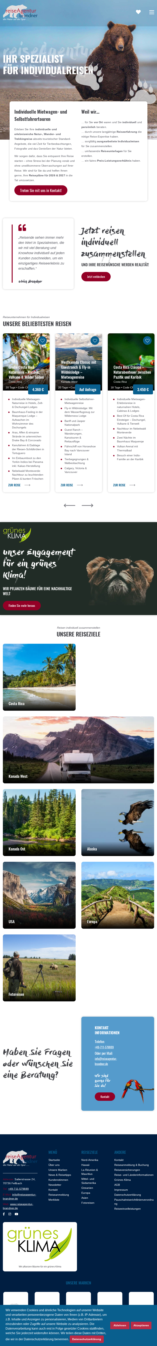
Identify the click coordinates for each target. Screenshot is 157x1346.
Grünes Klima (122, 1179)
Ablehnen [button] (120, 1325)
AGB (117, 1184)
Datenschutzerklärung (127, 1194)
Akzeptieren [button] (141, 1325)
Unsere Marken (57, 1169)
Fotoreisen (87, 1202)
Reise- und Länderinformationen (134, 1174)
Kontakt (105, 1096)
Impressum (121, 1189)
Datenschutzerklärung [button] (86, 1339)
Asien (84, 1197)
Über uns (54, 1164)
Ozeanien (87, 1187)
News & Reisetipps (59, 1174)
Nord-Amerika (89, 1159)
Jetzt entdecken (96, 276)
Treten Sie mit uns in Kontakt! (41, 190)
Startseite (54, 1159)
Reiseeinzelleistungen (127, 1208)
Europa (85, 1192)
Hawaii (85, 1164)
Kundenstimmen (58, 1179)
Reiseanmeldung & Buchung (131, 1164)
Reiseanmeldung (58, 1194)
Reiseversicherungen (127, 1169)
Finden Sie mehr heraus (22, 605)
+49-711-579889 (104, 1047)
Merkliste (53, 1199)
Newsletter (54, 1184)
